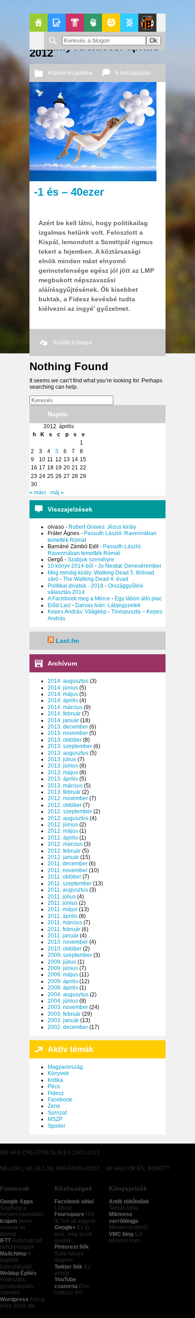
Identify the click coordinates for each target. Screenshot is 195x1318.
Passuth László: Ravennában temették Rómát (95, 549)
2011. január (63, 935)
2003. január (63, 1020)
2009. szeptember (70, 955)
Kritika (55, 1080)
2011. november (68, 870)
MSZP (55, 1119)
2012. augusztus (68, 818)
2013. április (63, 779)
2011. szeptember (70, 883)
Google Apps (16, 1201)
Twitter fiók (68, 1267)
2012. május (63, 831)
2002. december (68, 1027)
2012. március (65, 844)
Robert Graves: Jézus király (102, 527)
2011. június (63, 903)
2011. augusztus (68, 890)
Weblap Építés (18, 1273)
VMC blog (121, 1234)
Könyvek (58, 1073)
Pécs (54, 1086)
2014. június (63, 688)
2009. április (63, 981)
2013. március (65, 785)
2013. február (64, 792)
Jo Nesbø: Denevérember (129, 566)
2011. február (64, 929)
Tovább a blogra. (72, 342)
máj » (57, 492)
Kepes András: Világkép (77, 611)
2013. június (63, 766)
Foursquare (69, 1214)
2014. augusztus (68, 681)
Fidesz (56, 1093)
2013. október (65, 740)
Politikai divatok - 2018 (75, 586)
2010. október (65, 949)
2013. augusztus (68, 753)
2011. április (63, 916)
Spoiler (56, 1126)
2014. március (65, 707)
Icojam (8, 1221)
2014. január (63, 720)
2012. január (63, 857)
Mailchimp (13, 1253)
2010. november (68, 942)
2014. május (63, 694)
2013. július (62, 759)
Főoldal (38, 23)
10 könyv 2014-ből (70, 566)
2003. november (68, 1007)
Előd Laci (59, 605)
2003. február (64, 1014)
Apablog (129, 23)
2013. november (68, 733)
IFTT (5, 1240)
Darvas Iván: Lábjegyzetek (108, 605)
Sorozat (57, 1113)
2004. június (63, 1001)
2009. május (63, 974)
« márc (37, 492)
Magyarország (65, 1067)
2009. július (62, 962)
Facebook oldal (73, 1201)
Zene (54, 1106)
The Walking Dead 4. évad (95, 579)
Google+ (65, 1227)
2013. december (68, 727)
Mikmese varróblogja (123, 1217)
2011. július (62, 896)
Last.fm (67, 640)
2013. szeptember (70, 746)
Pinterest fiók (71, 1247)
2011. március (65, 922)
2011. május (63, 909)
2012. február (64, 851)
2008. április (63, 988)
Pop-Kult (75, 23)
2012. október (65, 805)
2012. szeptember (70, 811)
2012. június (63, 824)
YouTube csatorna (66, 1282)
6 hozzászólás (133, 73)
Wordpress (14, 1299)
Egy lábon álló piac (138, 598)
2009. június (63, 968)
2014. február (64, 713)
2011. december (68, 863)
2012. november (68, 798)
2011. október (64, 877)
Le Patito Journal (147, 23)
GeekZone (111, 23)
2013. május (63, 772)
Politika (93, 23)
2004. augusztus (68, 994)
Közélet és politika (70, 73)
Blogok (57, 23)
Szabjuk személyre (91, 559)
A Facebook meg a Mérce (79, 598)
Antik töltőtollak (129, 1201)
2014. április (63, 700)
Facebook (60, 1099)
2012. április (63, 838)
